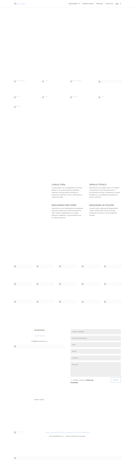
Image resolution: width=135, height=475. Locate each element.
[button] (67, 60)
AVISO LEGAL (50, 432)
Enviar (116, 380)
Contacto (109, 4)
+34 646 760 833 (39, 336)
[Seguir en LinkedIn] (39, 405)
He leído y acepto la (81, 381)
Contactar (20, 157)
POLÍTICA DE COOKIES (63, 432)
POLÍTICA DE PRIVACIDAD (80, 432)
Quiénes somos (87, 4)
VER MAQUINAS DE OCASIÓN (104, 221)
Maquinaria (73, 4)
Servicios (99, 4)
